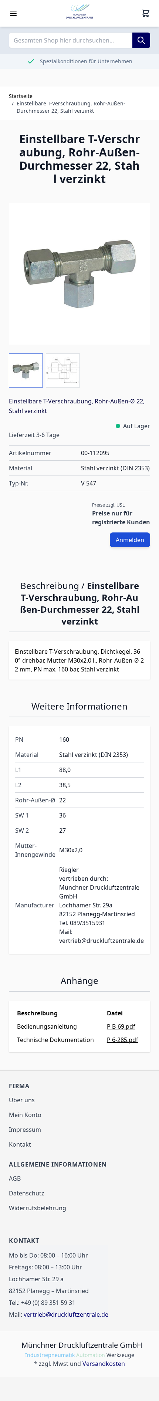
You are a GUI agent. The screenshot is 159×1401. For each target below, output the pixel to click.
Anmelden (130, 540)
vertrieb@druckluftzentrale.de (66, 1314)
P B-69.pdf (121, 1026)
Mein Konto (25, 1115)
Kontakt (20, 1144)
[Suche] (141, 40)
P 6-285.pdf (122, 1040)
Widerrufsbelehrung (37, 1208)
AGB (15, 1178)
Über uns (22, 1100)
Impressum (25, 1130)
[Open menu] (13, 13)
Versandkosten (103, 1364)
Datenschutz (26, 1193)
